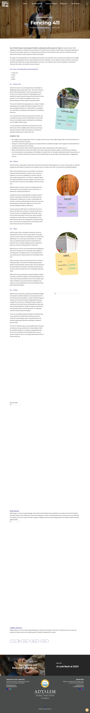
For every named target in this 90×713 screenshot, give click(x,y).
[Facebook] (7, 689)
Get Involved (75, 3)
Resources (63, 3)
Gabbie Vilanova (45, 27)
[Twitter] (83, 689)
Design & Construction (45, 17)
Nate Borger (35, 27)
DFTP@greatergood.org (11, 686)
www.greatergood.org (11, 685)
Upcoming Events (37, 3)
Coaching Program (51, 3)
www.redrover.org (80, 685)
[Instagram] (8, 689)
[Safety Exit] (87, 710)
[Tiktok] (10, 689)
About (25, 3)
